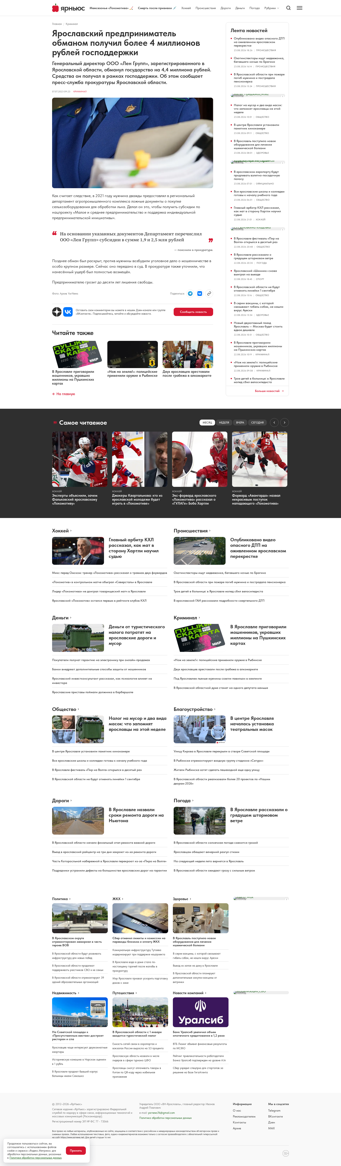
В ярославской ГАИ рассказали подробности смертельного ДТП (219, 600)
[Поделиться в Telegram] (190, 293)
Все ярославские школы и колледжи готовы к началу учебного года (259, 193)
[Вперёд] (284, 422)
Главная (57, 23)
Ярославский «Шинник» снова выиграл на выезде (255, 272)
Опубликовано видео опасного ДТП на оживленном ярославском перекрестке (259, 41)
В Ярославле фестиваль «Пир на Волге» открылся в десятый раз (256, 240)
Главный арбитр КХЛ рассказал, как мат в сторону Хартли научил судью (257, 211)
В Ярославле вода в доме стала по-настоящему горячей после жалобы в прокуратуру (134, 966)
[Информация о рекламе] (282, 96)
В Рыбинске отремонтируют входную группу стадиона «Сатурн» (218, 760)
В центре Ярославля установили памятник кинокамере (256, 126)
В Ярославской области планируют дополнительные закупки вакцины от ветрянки (195, 978)
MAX (271, 1128)
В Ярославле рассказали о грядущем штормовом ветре (253, 256)
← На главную (63, 394)
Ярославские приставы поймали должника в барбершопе (92, 692)
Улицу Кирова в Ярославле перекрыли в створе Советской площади (222, 751)
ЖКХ (116, 899)
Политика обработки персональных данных (165, 1117)
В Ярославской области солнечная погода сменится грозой (216, 842)
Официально (265, 183)
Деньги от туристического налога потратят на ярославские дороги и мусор (137, 635)
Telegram (274, 1110)
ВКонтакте (275, 1116)
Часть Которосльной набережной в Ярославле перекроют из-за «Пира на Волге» (109, 861)
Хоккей (186, 8)
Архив (237, 1128)
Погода (254, 8)
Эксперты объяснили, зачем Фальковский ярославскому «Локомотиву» (74, 499)
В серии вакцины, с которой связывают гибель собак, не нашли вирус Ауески (258, 306)
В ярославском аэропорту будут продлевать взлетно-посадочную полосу (257, 175)
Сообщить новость (193, 312)
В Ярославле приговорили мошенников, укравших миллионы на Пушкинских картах (258, 346)
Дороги (226, 8)
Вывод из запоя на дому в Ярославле (195, 965)
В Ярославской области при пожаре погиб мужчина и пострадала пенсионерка (259, 77)
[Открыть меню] (299, 8)
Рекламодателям (244, 1116)
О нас (237, 1110)
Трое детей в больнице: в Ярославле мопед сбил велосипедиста (259, 380)
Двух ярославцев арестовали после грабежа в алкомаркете (216, 669)
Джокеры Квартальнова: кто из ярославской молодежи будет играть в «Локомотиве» (137, 499)
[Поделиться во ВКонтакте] (200, 293)
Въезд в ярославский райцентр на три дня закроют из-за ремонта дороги (104, 852)
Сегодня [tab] (257, 422)
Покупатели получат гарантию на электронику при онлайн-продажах (101, 660)
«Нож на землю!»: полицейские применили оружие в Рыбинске (255, 364)
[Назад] (274, 422)
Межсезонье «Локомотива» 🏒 (111, 8)
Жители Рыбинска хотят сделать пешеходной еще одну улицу (216, 770)
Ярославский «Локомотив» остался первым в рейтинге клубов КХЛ (99, 600)
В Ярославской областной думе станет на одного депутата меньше (221, 688)
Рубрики (270, 8)
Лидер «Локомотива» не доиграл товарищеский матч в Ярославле (99, 591)
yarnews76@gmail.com (161, 1112)
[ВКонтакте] (68, 312)
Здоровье (262, 152)
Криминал (72, 23)
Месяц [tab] (207, 422)
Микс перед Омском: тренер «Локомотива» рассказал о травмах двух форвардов (109, 573)
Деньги (240, 8)
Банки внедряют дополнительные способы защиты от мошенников (99, 669)
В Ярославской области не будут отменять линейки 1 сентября (257, 288)
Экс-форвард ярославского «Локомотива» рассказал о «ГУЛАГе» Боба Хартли (194, 499)
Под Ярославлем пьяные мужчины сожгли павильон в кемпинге (218, 678)
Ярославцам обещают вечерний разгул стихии (206, 852)
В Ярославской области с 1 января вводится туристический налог (137, 1033)
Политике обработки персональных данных (35, 1157)
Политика (60, 899)
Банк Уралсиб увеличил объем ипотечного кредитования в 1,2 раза (199, 1033)
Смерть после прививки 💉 (157, 8)
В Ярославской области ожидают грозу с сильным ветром (214, 870)
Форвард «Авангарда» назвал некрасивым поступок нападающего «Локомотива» (256, 499)
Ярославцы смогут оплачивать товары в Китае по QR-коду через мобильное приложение (136, 1072)
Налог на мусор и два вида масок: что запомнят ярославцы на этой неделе (258, 108)
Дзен (271, 1122)
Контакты (239, 1122)
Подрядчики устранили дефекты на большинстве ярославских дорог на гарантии (109, 870)
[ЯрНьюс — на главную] (68, 8)
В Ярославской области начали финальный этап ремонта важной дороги (103, 842)
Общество (262, 117)
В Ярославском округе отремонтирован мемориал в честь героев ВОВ (77, 941)
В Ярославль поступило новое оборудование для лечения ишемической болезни (255, 144)
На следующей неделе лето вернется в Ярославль (209, 861)
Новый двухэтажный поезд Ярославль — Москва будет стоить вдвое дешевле (258, 326)
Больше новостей (267, 391)
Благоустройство (193, 709)
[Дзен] (57, 312)
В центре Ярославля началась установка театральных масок (252, 723)
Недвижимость (64, 993)
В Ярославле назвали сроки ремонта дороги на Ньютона (136, 815)
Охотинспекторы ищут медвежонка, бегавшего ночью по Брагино (259, 60)
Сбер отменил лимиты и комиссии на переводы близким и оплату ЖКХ (138, 939)
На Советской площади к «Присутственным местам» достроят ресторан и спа (78, 1035)
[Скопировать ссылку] (209, 293)
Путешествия (123, 993)
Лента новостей (249, 30)
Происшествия (206, 8)
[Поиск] (288, 8)
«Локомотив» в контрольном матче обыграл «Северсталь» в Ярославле (102, 582)
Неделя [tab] (224, 422)
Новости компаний (188, 993)
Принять (76, 1150)
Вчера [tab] (240, 422)
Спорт (260, 279)
